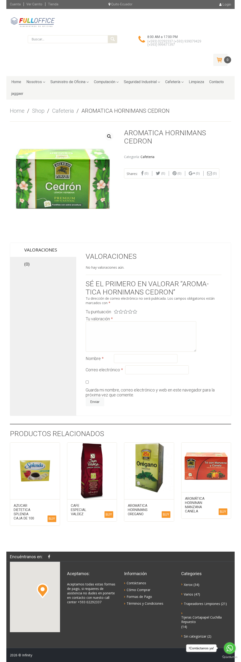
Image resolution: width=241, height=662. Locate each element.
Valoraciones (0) (40, 252)
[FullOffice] (33, 22)
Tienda (53, 4)
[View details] (35, 471)
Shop (38, 111)
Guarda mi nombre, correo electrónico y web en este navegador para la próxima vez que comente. (150, 392)
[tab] (43, 255)
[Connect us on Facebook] (50, 556)
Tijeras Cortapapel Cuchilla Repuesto (201, 619)
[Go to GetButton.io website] (229, 657)
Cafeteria (63, 111)
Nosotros (34, 82)
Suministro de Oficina (67, 82)
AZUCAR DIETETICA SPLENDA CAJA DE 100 (24, 511)
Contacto (216, 82)
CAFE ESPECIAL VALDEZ (78, 509)
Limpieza (196, 82)
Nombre (95, 358)
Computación (104, 82)
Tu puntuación (98, 311)
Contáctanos (136, 583)
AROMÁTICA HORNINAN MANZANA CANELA (195, 504)
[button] (42, 590)
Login (227, 4)
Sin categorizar (195, 636)
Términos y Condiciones (145, 603)
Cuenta (15, 4)
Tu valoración (99, 318)
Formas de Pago (139, 596)
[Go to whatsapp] (230, 648)
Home (16, 82)
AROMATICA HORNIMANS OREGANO (138, 509)
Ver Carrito (34, 4)
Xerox (188, 584)
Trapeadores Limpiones (202, 603)
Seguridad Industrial (140, 82)
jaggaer (17, 93)
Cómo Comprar (138, 590)
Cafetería (172, 82)
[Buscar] (112, 39)
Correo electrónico (104, 369)
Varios (188, 594)
